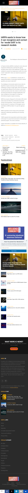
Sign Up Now (14, 250)
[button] (14, 242)
